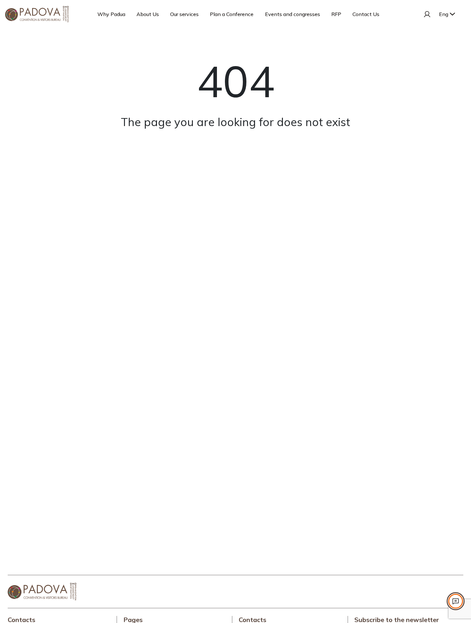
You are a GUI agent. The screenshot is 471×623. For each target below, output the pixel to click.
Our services (184, 14)
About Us (147, 14)
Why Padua (111, 14)
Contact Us (365, 14)
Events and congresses (292, 14)
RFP (336, 14)
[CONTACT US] (456, 601)
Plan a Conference (231, 14)
